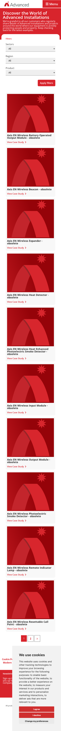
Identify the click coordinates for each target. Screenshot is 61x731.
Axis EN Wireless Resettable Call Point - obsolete (27, 623)
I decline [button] (37, 715)
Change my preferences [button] (36, 721)
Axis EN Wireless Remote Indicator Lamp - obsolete (29, 569)
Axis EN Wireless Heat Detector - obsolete (28, 296)
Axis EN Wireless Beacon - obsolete (29, 189)
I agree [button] (36, 709)
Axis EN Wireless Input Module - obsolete (27, 407)
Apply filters (46, 83)
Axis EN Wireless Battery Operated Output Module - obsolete (29, 136)
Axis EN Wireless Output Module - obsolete (28, 461)
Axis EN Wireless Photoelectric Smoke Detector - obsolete (26, 515)
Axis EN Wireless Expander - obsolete (24, 242)
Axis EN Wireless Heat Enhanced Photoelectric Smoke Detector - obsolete (27, 351)
